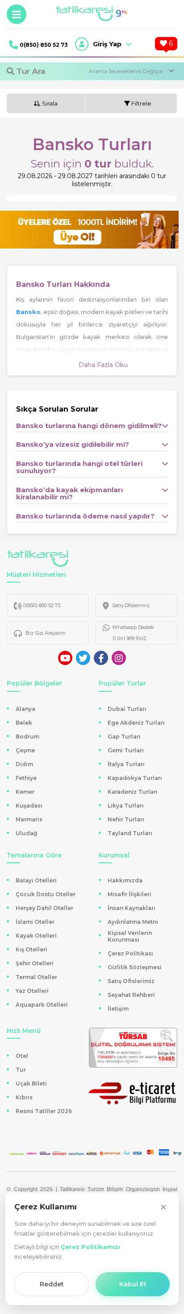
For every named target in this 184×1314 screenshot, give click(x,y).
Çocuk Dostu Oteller (45, 894)
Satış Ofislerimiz (131, 981)
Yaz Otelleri (32, 991)
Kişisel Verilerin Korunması (130, 936)
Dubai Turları (127, 709)
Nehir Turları (126, 819)
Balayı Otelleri (36, 880)
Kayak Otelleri (36, 935)
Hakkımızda (125, 880)
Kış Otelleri (31, 949)
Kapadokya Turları (135, 778)
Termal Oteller (36, 977)
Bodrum (27, 736)
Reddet (52, 1284)
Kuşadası (29, 805)
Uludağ (26, 833)
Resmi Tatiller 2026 (44, 1111)
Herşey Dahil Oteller (44, 908)
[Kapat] (163, 1207)
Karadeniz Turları (133, 791)
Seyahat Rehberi (131, 995)
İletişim (118, 1008)
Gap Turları (124, 736)
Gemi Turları (126, 750)
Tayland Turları (130, 833)
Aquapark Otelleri (42, 1004)
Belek (24, 722)
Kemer (25, 791)
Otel (22, 1056)
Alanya (25, 709)
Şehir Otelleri (35, 963)
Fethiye (26, 778)
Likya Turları (126, 805)
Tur (21, 1069)
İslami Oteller (35, 921)
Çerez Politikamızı (90, 1246)
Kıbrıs (24, 1097)
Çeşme (25, 750)
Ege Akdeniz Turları (136, 722)
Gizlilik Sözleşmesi (135, 967)
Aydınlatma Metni (133, 921)
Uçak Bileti (31, 1083)
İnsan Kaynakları (131, 908)
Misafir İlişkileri (129, 894)
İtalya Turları (126, 764)
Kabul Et (132, 1284)
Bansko (28, 311)
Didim (24, 764)
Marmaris (29, 819)
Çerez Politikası (130, 953)
